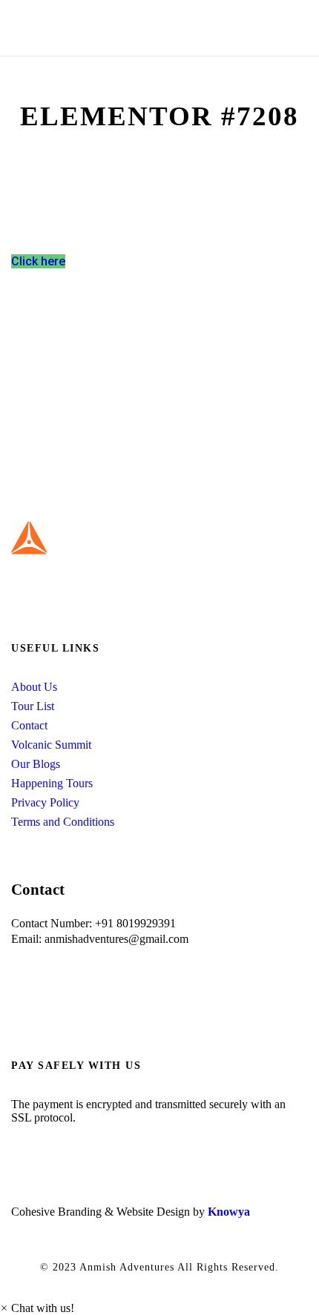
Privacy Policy (45, 802)
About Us (34, 686)
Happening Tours (52, 783)
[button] (37, 1308)
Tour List (32, 706)
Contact (29, 725)
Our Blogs (35, 764)
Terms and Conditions (62, 821)
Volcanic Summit (51, 744)
